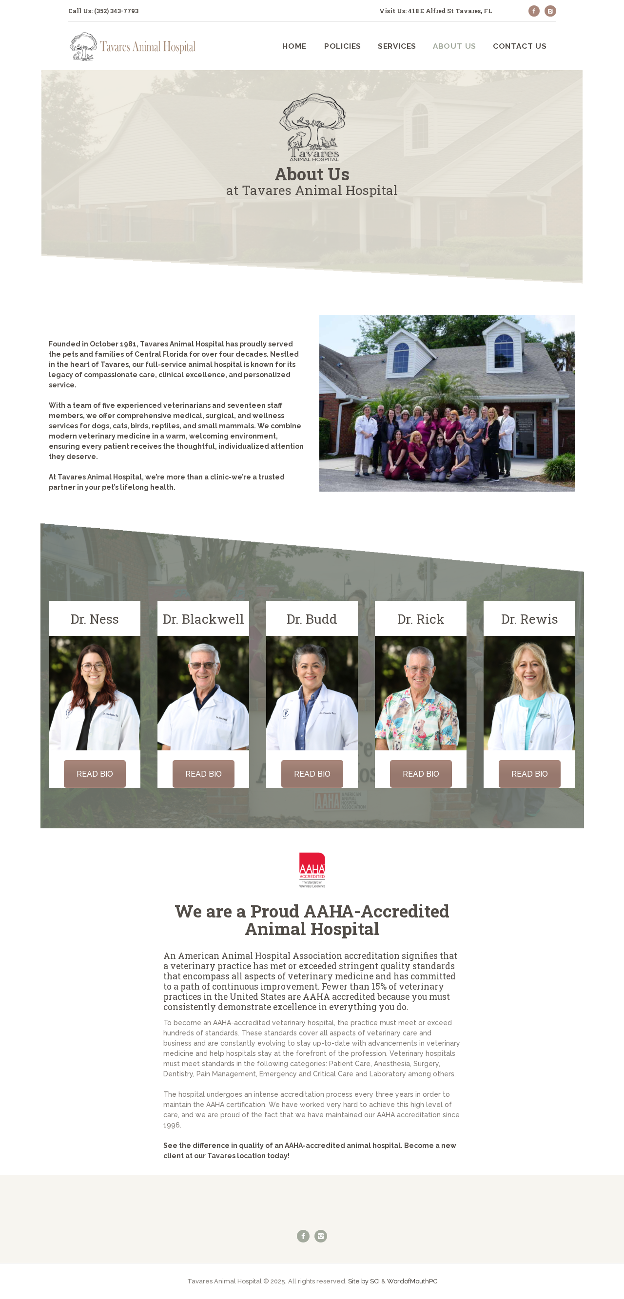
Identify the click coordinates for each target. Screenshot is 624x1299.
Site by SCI (364, 1281)
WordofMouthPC (412, 1281)
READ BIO (95, 774)
